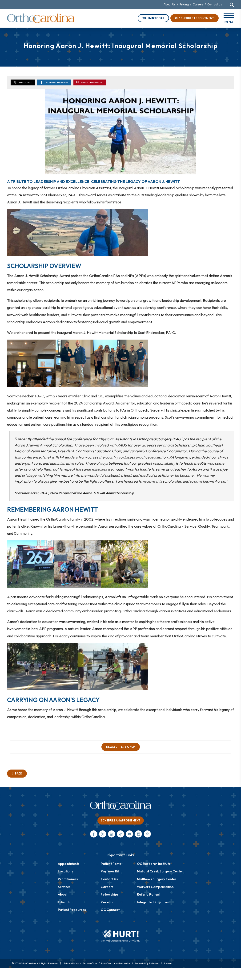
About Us (170, 4)
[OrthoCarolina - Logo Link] (40, 18)
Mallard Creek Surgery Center (160, 871)
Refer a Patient (148, 894)
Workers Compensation (155, 887)
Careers (198, 4)
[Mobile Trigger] (229, 19)
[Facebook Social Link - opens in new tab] (93, 834)
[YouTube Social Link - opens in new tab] (129, 834)
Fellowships (110, 894)
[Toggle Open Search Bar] (232, 5)
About (62, 894)
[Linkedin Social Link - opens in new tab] (111, 834)
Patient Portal (111, 864)
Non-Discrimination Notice (115, 963)
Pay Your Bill (110, 871)
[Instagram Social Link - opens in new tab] (138, 834)
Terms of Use (90, 963)
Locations (65, 871)
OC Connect (110, 910)
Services (64, 887)
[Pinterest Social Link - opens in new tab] (147, 834)
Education (65, 902)
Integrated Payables (153, 902)
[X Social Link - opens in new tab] (102, 834)
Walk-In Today (153, 18)
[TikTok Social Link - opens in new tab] (120, 834)
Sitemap (168, 963)
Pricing (184, 4)
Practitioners (68, 879)
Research (108, 902)
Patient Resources (72, 910)
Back (17, 773)
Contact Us (214, 4)
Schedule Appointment (195, 18)
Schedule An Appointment (120, 820)
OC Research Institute (154, 864)
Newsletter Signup (120, 747)
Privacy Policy (71, 963)
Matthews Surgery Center (156, 879)
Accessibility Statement (147, 963)
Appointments (69, 864)
